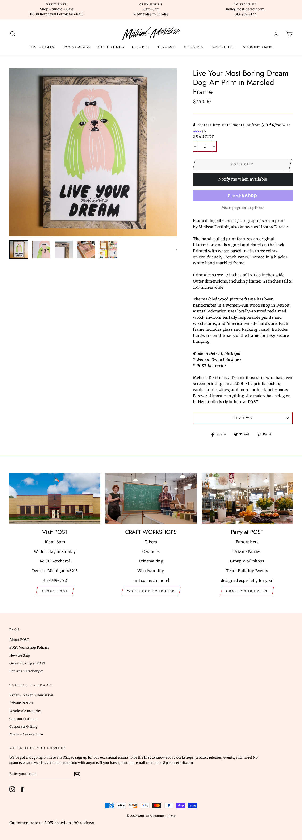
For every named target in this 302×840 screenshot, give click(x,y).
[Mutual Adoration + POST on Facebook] (22, 789)
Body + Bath (165, 47)
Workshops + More (257, 47)
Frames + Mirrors (76, 47)
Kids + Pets (140, 47)
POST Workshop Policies (29, 648)
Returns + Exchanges (26, 671)
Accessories (193, 47)
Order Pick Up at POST (27, 663)
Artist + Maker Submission (31, 695)
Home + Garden (41, 47)
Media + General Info (26, 734)
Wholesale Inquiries (25, 711)
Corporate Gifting (23, 727)
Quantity (204, 136)
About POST (19, 640)
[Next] (174, 249)
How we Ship (19, 656)
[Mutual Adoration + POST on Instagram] (12, 789)
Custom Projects (22, 719)
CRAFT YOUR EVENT (247, 591)
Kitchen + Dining (111, 47)
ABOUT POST (55, 591)
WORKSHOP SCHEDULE (151, 591)
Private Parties (21, 703)
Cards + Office (222, 47)
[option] (56, 9)
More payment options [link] (242, 207)
